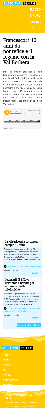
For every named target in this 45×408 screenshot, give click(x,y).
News (35, 15)
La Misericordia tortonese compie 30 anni (24, 266)
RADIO (6, 355)
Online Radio (33, 402)
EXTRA (7, 375)
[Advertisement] (22, 171)
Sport (36, 22)
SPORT (7, 365)
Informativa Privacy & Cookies (17, 397)
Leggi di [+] (36, 273)
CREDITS (8, 390)
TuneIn (7, 385)
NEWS (6, 360)
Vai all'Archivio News (28, 325)
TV (32, 28)
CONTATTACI (10, 380)
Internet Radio (20, 402)
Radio (35, 9)
